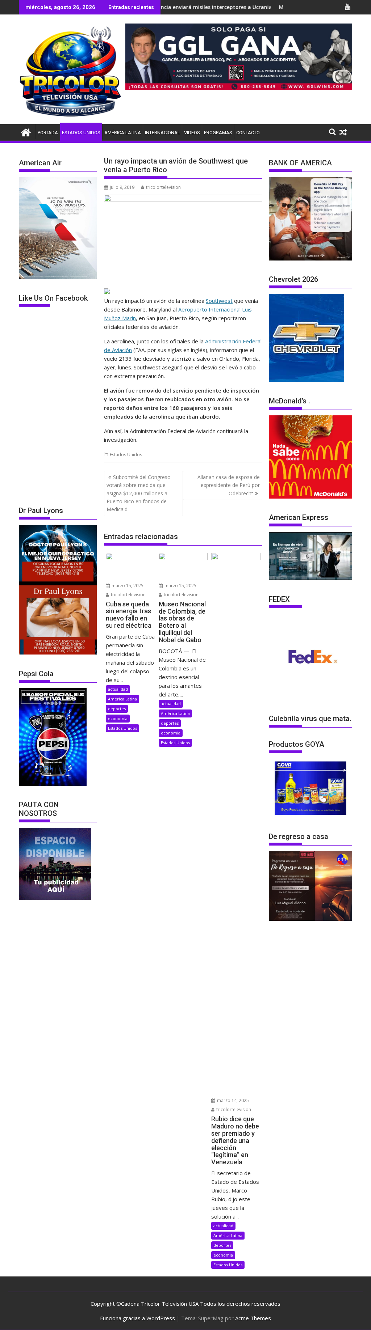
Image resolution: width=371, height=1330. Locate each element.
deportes (117, 708)
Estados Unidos (81, 132)
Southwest (219, 300)
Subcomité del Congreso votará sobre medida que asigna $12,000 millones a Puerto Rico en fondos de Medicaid (139, 493)
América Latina (122, 132)
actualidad (118, 689)
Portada (48, 132)
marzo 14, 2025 (232, 1100)
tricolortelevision (163, 187)
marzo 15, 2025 (127, 586)
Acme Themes (253, 1318)
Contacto (248, 132)
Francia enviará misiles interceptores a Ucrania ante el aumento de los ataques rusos (223, 7)
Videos (192, 132)
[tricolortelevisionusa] (26, 131)
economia (118, 718)
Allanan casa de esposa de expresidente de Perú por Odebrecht (228, 485)
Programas (218, 132)
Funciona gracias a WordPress (137, 1318)
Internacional (162, 132)
